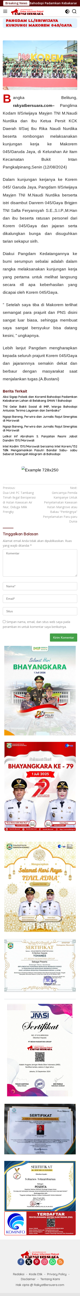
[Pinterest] (36, 1262)
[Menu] (6, 11)
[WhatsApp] (52, 1262)
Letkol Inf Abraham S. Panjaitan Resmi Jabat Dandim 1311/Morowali (40, 438)
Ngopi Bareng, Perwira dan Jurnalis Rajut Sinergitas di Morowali (40, 418)
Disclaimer (28, 1279)
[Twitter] (28, 1262)
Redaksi (18, 1274)
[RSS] (60, 1262)
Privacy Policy (57, 1274)
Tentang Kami (50, 1279)
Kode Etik (35, 1274)
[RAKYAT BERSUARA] (27, 11)
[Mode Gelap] (67, 11)
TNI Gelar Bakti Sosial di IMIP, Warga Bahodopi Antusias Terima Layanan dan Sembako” (40, 408)
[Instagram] (44, 1262)
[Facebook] (20, 1262)
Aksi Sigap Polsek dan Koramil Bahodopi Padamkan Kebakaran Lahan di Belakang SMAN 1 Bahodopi (40, 399)
